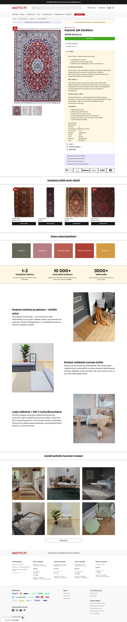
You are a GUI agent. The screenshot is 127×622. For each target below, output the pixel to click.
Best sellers (66, 596)
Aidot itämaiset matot (23, 19)
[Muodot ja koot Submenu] (36, 14)
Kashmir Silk (32, 19)
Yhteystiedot (101, 8)
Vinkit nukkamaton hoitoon (96, 611)
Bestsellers (69, 14)
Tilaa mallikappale (94, 613)
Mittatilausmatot (59, 14)
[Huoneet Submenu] (25, 14)
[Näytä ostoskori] (113, 8)
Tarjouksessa (66, 598)
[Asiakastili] (110, 8)
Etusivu (14, 19)
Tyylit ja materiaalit (47, 14)
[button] (61, 66)
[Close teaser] (23, 618)
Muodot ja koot (31, 14)
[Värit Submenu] (41, 14)
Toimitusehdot (91, 8)
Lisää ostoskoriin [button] (24, 223)
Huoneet (22, 14)
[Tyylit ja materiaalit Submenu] (53, 14)
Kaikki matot (15, 14)
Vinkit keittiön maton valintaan (97, 603)
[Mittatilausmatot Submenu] (64, 14)
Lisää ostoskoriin (90, 38)
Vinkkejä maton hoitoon (96, 608)
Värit (38, 14)
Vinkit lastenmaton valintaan (97, 606)
